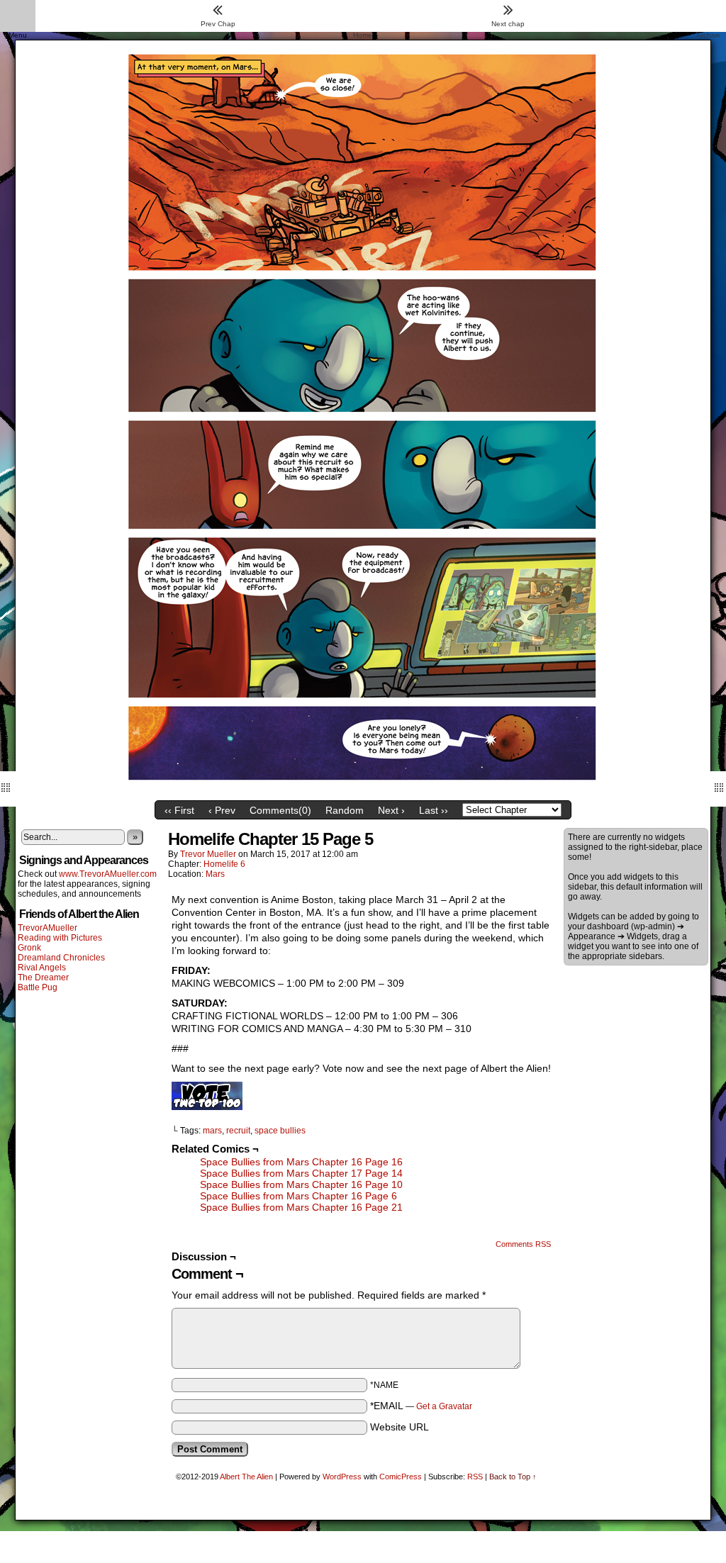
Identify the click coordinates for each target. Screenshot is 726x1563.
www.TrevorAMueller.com (108, 874)
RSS (475, 1476)
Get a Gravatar (444, 1406)
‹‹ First (179, 810)
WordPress (342, 1476)
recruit (238, 1131)
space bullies (280, 1131)
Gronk (29, 948)
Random (344, 810)
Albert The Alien (246, 1476)
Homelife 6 (224, 864)
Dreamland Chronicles (61, 958)
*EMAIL (421, 1405)
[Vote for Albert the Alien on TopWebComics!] (207, 1106)
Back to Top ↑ (513, 1476)
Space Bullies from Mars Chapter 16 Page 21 (301, 1207)
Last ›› (433, 810)
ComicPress (400, 1476)
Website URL (399, 1427)
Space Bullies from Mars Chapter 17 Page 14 (301, 1173)
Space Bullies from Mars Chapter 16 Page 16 (301, 1161)
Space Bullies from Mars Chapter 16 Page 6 (298, 1195)
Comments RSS (523, 1244)
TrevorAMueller (47, 928)
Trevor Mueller (208, 854)
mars (212, 1131)
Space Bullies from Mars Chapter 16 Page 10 (301, 1184)
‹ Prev (221, 810)
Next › (391, 810)
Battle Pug (37, 987)
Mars (215, 874)
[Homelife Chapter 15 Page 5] (363, 790)
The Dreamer (43, 977)
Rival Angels (42, 968)
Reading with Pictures (60, 938)
